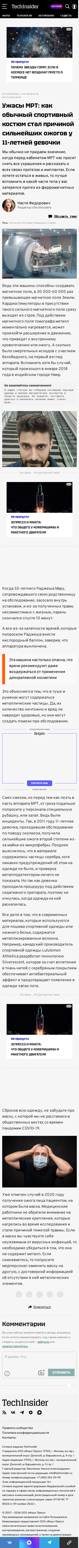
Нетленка (14, 223)
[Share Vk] (9, 1542)
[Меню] (4, 6)
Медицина (40, 223)
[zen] (31, 1412)
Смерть (52, 223)
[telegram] (22, 1412)
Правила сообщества (17, 1428)
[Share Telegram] (49, 1542)
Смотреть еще (39, 783)
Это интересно (10, 94)
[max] (39, 1412)
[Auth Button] (74, 6)
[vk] (13, 1412)
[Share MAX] (29, 1542)
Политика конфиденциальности (25, 1433)
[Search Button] (67, 6)
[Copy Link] (69, 1542)
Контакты (9, 1438)
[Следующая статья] (39, 1385)
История (27, 223)
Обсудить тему (65, 216)
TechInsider (25, 6)
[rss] (4, 1412)
